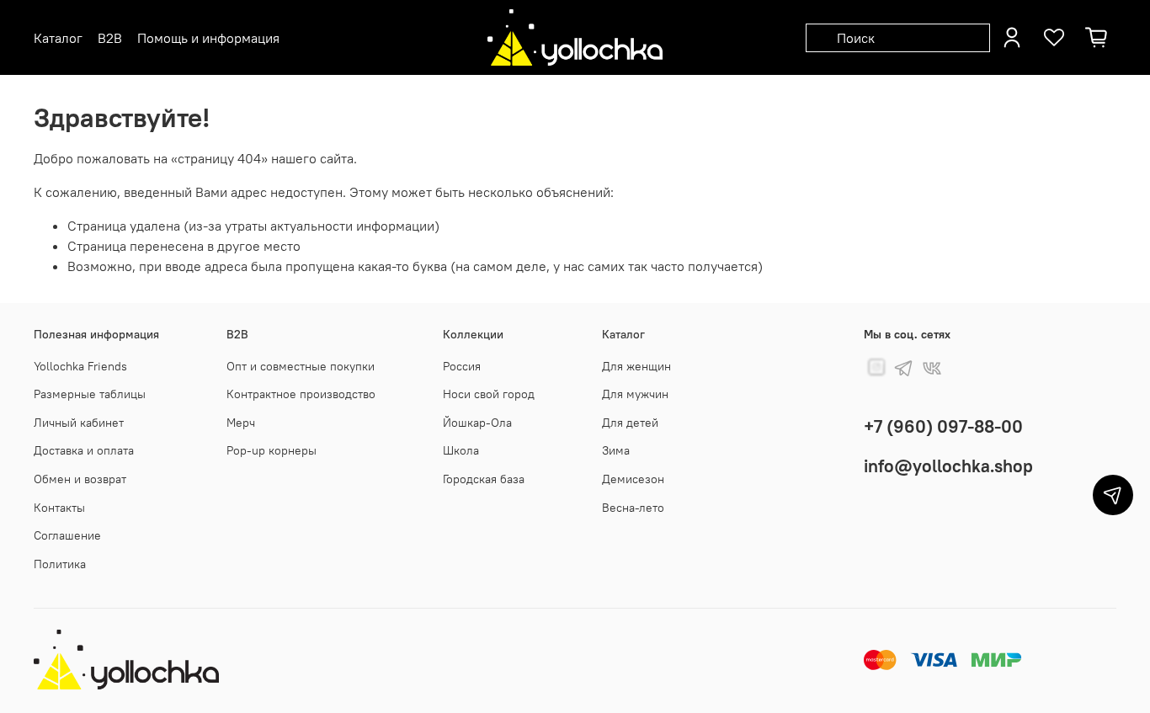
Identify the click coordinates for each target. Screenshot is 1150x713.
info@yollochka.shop (948, 466)
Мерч (240, 422)
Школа (461, 450)
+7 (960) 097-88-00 (943, 426)
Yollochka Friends (80, 366)
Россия (462, 366)
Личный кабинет (79, 422)
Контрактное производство (300, 394)
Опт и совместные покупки (300, 366)
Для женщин (636, 366)
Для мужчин (635, 394)
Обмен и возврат (80, 479)
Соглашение (67, 535)
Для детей (630, 422)
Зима (616, 450)
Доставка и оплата (84, 450)
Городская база (483, 479)
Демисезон (633, 479)
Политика (60, 564)
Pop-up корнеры (271, 450)
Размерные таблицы (90, 394)
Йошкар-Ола (477, 422)
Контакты (59, 507)
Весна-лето (633, 507)
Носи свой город (489, 394)
